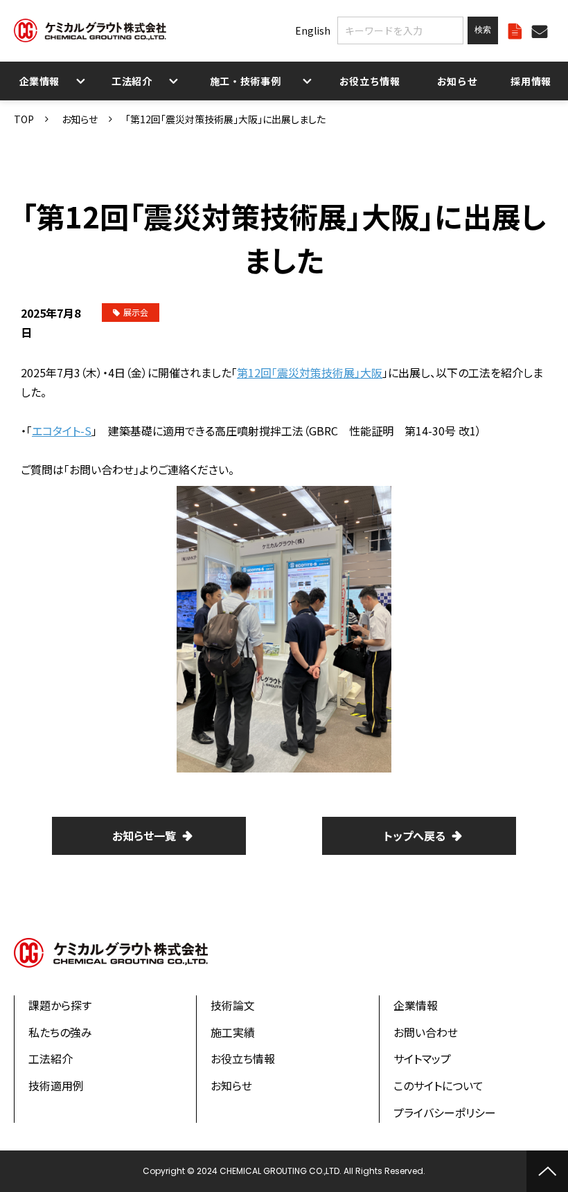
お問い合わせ (541, 31)
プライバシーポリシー (444, 1112)
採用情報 (531, 81)
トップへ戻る (414, 835)
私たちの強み (60, 1032)
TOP (24, 119)
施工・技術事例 (245, 81)
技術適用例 (56, 1085)
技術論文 (233, 1005)
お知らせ (457, 81)
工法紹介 (132, 81)
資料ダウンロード (517, 31)
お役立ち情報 (369, 81)
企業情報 (39, 81)
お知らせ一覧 (144, 835)
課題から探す (59, 1005)
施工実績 (233, 1032)
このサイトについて (438, 1085)
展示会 (135, 312)
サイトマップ (422, 1058)
